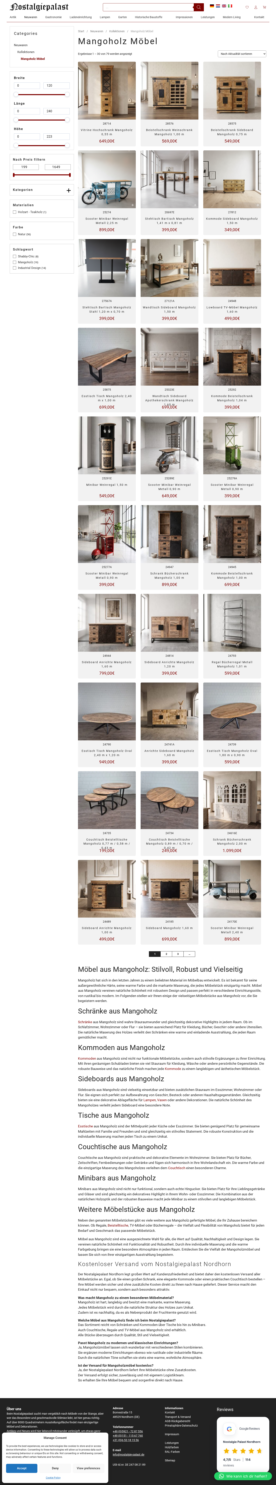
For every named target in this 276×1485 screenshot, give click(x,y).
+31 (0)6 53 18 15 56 (126, 1440)
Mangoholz (25, 262)
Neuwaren (96, 31)
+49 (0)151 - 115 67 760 (128, 1435)
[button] (243, 1476)
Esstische (85, 1126)
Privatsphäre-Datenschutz (181, 1425)
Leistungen (172, 1443)
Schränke (85, 1022)
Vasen (162, 1100)
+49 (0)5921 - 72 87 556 (128, 1431)
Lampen (149, 1100)
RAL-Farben (172, 1452)
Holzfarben (172, 1447)
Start (81, 31)
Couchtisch (176, 1168)
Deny (55, 1468)
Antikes (11, 1431)
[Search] (199, 7)
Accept (21, 1468)
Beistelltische (118, 1225)
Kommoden (87, 1058)
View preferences (88, 1468)
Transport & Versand (178, 1417)
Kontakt (170, 1412)
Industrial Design (29, 268)
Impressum (172, 1434)
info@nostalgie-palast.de (128, 1454)
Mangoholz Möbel (33, 59)
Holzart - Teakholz (30, 212)
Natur (21, 234)
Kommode (173, 1069)
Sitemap (170, 1460)
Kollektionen (117, 31)
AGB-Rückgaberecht (177, 1421)
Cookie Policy (53, 1477)
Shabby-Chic (26, 256)
